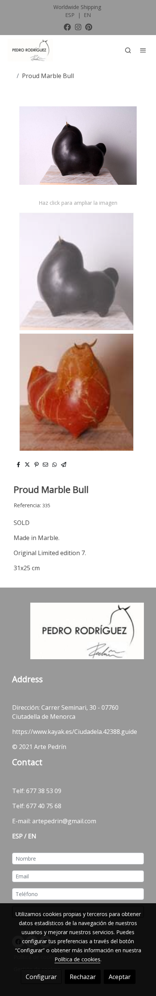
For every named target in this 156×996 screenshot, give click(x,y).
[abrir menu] (143, 50)
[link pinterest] (88, 26)
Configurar (41, 977)
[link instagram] (78, 26)
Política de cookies (77, 959)
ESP (70, 14)
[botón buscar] (128, 50)
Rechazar (83, 977)
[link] (30, 50)
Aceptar (120, 977)
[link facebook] (67, 26)
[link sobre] (78, 635)
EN (87, 14)
